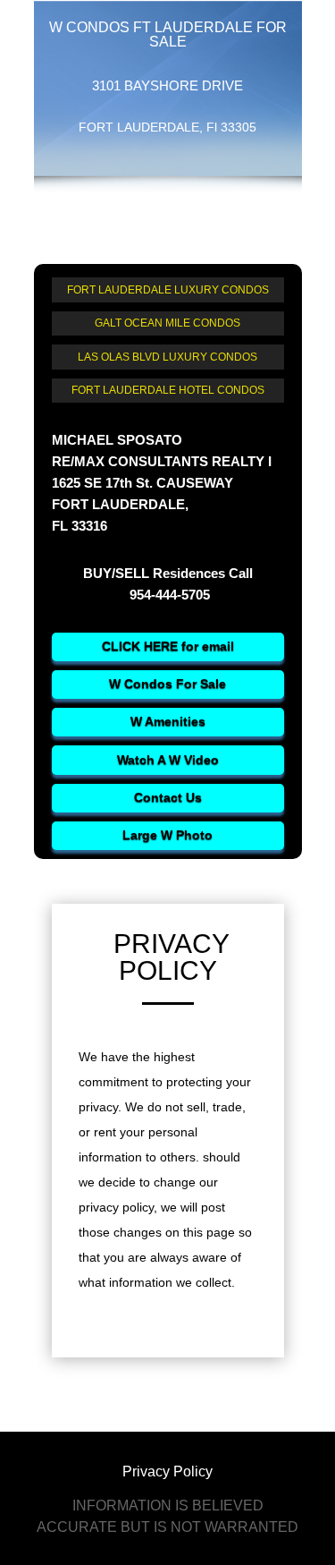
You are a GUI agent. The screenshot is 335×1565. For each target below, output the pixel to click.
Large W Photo (167, 835)
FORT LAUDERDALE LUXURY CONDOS (168, 290)
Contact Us (168, 797)
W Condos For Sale (167, 683)
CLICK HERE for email (168, 646)
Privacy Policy (167, 1471)
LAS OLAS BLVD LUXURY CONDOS (167, 357)
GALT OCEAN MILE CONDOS (167, 323)
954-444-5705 (168, 594)
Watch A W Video (168, 760)
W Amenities (167, 721)
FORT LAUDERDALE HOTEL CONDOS (167, 390)
